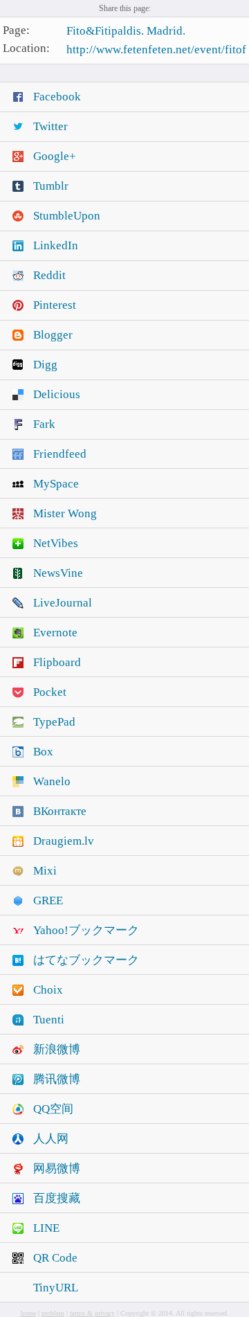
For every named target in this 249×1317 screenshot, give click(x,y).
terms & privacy (92, 1313)
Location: (26, 48)
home (28, 1313)
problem (53, 1313)
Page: (16, 30)
